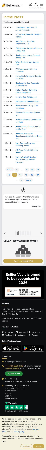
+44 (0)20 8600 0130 (14, 366)
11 (38, 170)
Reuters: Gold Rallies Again (26, 97)
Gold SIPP (6, 314)
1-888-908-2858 (12, 368)
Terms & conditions (34, 318)
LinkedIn (22, 332)
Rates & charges (13, 309)
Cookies (5, 321)
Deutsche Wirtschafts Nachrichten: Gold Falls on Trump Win (28, 136)
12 (9, 175)
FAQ (3, 309)
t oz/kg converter (9, 311)
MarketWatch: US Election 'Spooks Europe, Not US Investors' (25, 159)
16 (32, 175)
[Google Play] (33, 348)
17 (38, 175)
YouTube (8, 335)
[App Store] (11, 348)
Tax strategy (20, 318)
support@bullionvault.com (15, 362)
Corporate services (25, 311)
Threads (35, 335)
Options (26, 446)
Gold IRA (15, 314)
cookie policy (19, 432)
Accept (38, 446)
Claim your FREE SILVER (23, 261)
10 (32, 170)
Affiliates (38, 311)
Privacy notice (7, 318)
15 (26, 175)
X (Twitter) (9, 332)
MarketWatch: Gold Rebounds (27, 101)
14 (20, 175)
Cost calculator (28, 309)
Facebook (36, 332)
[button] (4, 233)
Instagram (22, 335)
